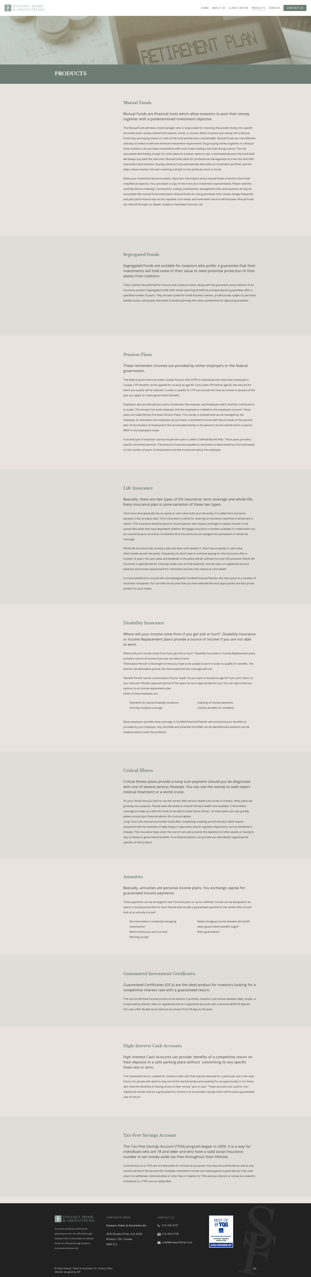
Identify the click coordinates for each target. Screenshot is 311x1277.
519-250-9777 (169, 1225)
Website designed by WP (68, 1271)
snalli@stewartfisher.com (176, 1242)
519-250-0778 (170, 1234)
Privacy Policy (105, 1268)
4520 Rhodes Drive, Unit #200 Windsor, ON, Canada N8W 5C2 (124, 1239)
